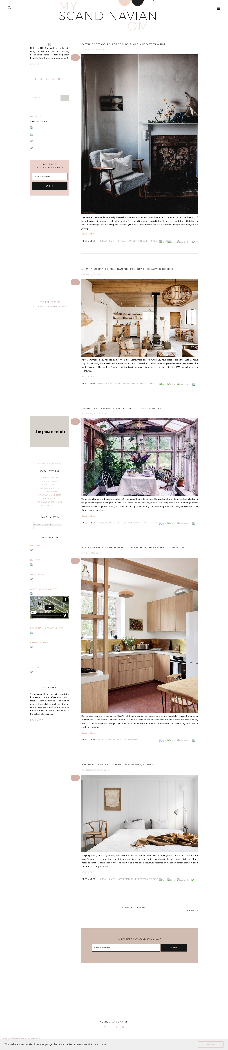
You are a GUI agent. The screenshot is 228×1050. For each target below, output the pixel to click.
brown (122, 383)
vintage (164, 241)
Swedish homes (49, 481)
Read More (36, 64)
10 (196, 880)
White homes (50, 499)
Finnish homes (49, 492)
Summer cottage (138, 241)
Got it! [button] (210, 1044)
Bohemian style (49, 505)
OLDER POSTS (190, 910)
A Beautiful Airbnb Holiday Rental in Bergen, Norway (117, 764)
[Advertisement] (49, 247)
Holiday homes (106, 241)
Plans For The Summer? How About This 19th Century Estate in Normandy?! (132, 547)
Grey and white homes (50, 502)
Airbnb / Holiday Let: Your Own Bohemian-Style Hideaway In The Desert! (129, 269)
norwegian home (127, 879)
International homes (49, 495)
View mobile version (133, 908)
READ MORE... (88, 234)
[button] (75, 57)
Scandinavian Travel (50, 478)
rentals (121, 241)
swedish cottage (138, 523)
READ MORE (36, 720)
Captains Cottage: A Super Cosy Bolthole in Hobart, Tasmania (123, 44)
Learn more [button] (100, 1044)
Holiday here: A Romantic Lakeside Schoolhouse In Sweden (121, 408)
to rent (153, 241)
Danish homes (49, 485)
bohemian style (107, 383)
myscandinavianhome (14, 1038)
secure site (34, 1038)
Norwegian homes (50, 488)
